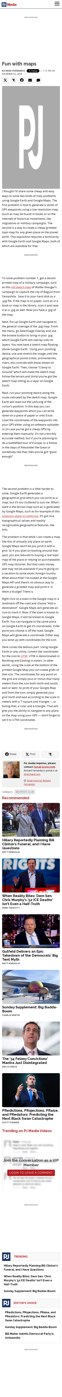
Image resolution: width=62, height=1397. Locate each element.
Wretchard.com (32, 774)
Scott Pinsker (10, 1122)
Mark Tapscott (11, 908)
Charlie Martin (11, 1015)
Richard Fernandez (13, 70)
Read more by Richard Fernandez (37, 782)
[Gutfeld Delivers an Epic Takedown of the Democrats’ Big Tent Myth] (31, 931)
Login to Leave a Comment (31, 1172)
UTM (24, 656)
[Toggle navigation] (57, 4)
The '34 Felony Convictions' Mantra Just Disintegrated (25, 1061)
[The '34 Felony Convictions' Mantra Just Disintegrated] (31, 1038)
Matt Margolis (11, 852)
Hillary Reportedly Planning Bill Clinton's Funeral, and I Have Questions (28, 844)
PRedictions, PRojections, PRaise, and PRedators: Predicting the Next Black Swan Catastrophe (30, 1114)
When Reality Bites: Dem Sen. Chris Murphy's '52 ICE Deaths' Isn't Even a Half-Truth (27, 900)
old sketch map (21, 287)
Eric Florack (9, 1067)
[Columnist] (12, 769)
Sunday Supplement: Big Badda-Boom (29, 1009)
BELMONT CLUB (25, 792)
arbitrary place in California (20, 516)
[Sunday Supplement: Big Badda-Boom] (31, 986)
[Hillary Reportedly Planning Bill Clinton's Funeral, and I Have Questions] (31, 819)
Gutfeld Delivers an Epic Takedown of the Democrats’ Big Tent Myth (30, 955)
